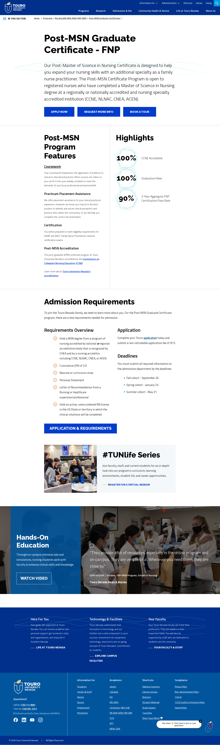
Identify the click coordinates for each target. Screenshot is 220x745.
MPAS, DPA (115, 729)
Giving (208, 3)
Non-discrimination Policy (187, 692)
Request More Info (98, 111)
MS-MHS (114, 702)
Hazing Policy (181, 707)
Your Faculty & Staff (168, 647)
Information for (147, 3)
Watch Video (34, 578)
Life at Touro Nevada (187, 11)
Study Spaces (149, 707)
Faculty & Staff (84, 692)
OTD (112, 718)
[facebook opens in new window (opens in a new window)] (15, 720)
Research (101, 11)
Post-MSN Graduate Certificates (104, 18)
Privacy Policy (181, 686)
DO (111, 697)
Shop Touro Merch (151, 718)
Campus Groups (150, 692)
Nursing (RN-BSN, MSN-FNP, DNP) (71, 18)
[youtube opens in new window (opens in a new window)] (32, 720)
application (150, 338)
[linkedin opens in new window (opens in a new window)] (24, 720)
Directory (188, 3)
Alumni (80, 697)
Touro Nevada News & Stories (108, 582)
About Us (211, 11)
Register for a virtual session (126, 484)
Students (82, 686)
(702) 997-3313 (29, 708)
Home (37, 18)
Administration (169, 3)
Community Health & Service (154, 11)
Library (199, 3)
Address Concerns (151, 686)
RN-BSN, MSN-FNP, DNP (121, 713)
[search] (217, 3)
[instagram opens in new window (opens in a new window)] (40, 720)
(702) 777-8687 (28, 705)
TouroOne (147, 713)
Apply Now (55, 111)
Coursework (52, 166)
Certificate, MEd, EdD (120, 707)
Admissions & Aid (122, 11)
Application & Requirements (80, 428)
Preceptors (82, 713)
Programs (83, 11)
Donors (80, 702)
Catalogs (114, 692)
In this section (17, 18)
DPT (112, 723)
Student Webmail (150, 702)
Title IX (178, 697)
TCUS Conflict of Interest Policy (190, 702)
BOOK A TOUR (139, 111)
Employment (83, 707)
